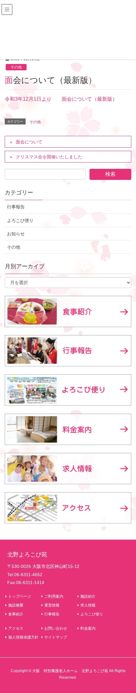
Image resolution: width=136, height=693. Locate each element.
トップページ (19, 596)
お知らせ (16, 233)
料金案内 (88, 628)
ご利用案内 (53, 596)
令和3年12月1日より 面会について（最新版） (61, 99)
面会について (29, 141)
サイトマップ (55, 637)
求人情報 (88, 605)
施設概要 (15, 605)
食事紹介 (15, 614)
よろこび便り (20, 220)
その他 (16, 67)
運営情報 (51, 605)
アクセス (15, 628)
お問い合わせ (55, 628)
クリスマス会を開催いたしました (49, 156)
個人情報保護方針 (23, 637)
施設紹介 (88, 596)
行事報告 (16, 206)
